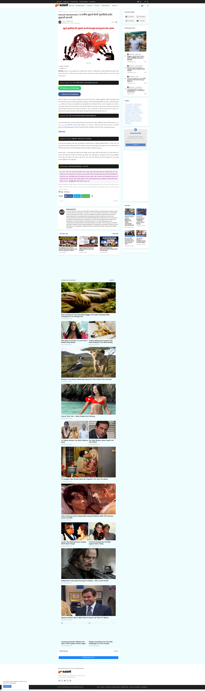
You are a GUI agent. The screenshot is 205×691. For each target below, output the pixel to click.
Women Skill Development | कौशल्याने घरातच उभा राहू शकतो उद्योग (129, 241)
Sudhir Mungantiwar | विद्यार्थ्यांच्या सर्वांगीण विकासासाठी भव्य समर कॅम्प (109, 249)
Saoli (135, 118)
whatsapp (142, 16)
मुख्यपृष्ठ (60, 11)
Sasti (139, 118)
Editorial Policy (125, 687)
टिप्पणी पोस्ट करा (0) (88, 657)
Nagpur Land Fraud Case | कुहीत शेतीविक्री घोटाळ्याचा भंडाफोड (135, 58)
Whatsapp (86, 196)
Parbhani (140, 112)
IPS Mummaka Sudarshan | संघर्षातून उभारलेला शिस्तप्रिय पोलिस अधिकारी (136, 69)
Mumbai (128, 112)
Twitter (78, 196)
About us (114, 5)
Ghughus (135, 107)
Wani (127, 120)
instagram (131, 20)
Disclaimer (92, 1)
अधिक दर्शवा (115, 234)
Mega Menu (81, 5)
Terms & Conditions (135, 687)
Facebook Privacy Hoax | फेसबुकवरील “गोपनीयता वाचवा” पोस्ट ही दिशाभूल (75, 138)
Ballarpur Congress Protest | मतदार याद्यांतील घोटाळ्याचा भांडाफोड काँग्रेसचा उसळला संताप (79, 82)
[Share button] (92, 196)
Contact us (66, 1)
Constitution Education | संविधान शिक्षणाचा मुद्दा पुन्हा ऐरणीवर (86, 249)
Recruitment (129, 118)
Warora (138, 120)
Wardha (132, 120)
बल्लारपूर (72, 99)
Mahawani (70, 209)
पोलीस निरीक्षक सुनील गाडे (70, 127)
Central (97, 5)
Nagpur (134, 112)
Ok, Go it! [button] (7, 686)
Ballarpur (65, 11)
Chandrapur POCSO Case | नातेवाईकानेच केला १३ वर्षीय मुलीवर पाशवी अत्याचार (136, 90)
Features (89, 5)
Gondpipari (128, 110)
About (103, 687)
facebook (131, 16)
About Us (59, 1)
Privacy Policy (74, 1)
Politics (127, 115)
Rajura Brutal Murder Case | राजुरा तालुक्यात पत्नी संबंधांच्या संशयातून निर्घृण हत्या (136, 80)
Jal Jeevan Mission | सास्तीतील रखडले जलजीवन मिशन (141, 240)
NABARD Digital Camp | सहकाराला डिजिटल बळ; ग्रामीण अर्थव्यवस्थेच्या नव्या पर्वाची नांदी (129, 221)
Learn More (13, 683)
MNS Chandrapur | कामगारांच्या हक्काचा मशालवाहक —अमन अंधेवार (74, 166)
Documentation (84, 1)
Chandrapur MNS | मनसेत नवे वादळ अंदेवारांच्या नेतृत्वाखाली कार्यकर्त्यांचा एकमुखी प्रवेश (78, 115)
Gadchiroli (128, 107)
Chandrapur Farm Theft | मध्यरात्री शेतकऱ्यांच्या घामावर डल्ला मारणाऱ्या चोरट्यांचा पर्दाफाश (68, 249)
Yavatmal (128, 123)
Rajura (137, 115)
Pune (132, 115)
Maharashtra (105, 5)
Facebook (69, 196)
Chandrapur (129, 104)
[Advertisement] (90, 268)
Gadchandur (137, 104)
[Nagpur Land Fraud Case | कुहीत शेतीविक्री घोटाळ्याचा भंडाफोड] (135, 41)
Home (72, 5)
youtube (142, 20)
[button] (147, 5)
